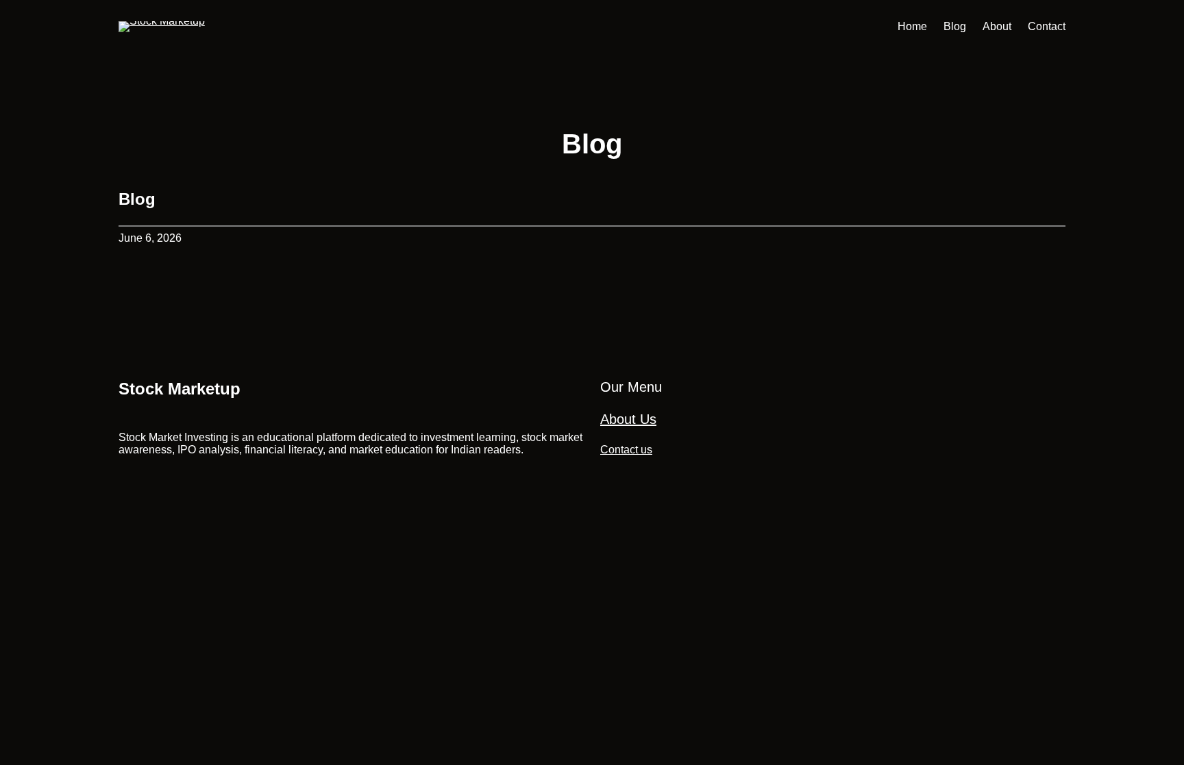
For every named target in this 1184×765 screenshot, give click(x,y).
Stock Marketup (180, 388)
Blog (137, 199)
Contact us (626, 449)
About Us (628, 419)
